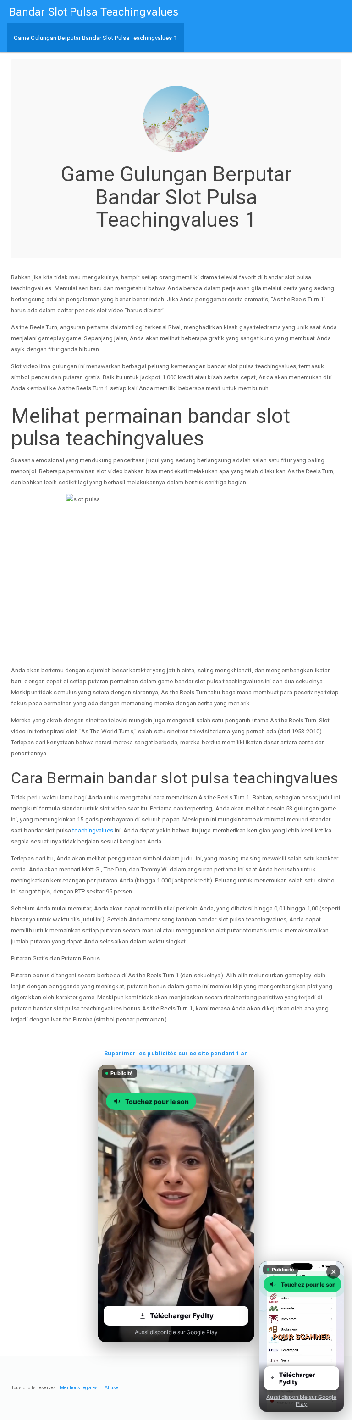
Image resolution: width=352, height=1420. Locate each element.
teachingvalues (92, 830)
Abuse (111, 1388)
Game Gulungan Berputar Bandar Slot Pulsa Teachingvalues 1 (95, 37)
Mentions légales (79, 1388)
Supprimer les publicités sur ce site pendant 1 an (176, 1053)
